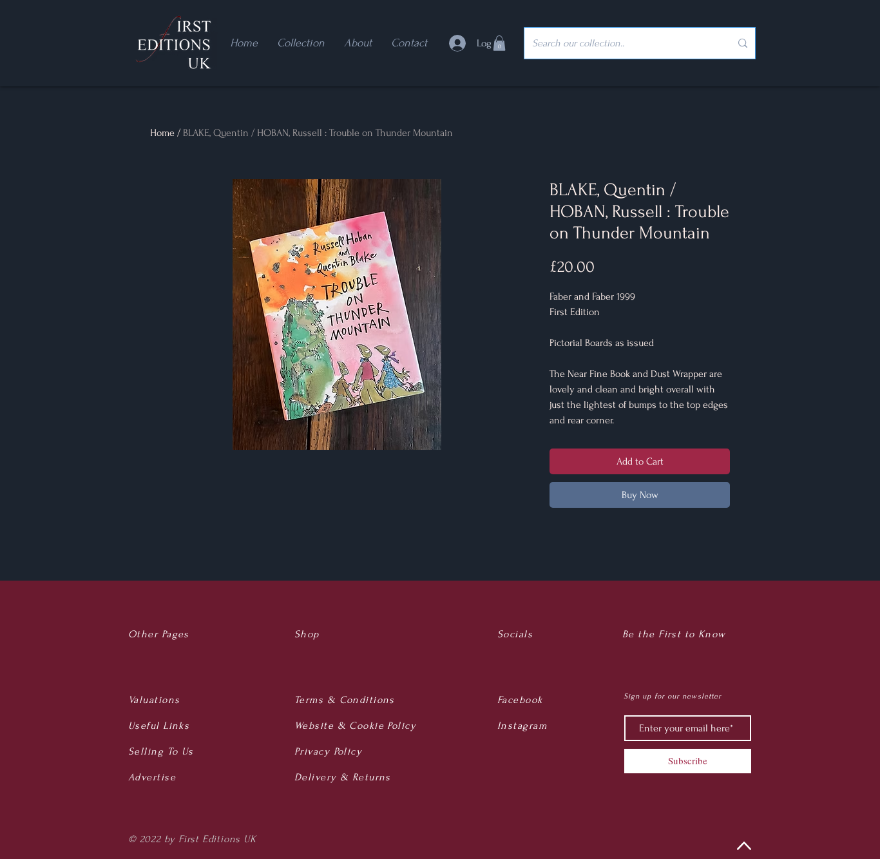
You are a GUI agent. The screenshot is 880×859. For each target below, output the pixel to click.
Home (162, 133)
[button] (499, 43)
